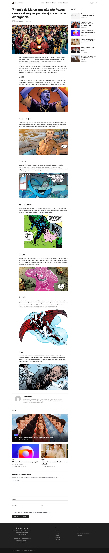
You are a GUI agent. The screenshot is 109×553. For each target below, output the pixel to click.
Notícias (48, 2)
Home (43, 2)
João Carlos (20, 21)
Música (54, 2)
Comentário (16, 480)
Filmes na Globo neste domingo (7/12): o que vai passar (88, 32)
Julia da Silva (18, 439)
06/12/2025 (52, 466)
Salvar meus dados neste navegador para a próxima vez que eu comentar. (33, 512)
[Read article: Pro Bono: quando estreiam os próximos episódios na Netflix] (75, 50)
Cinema (60, 2)
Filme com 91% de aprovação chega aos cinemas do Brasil (33, 438)
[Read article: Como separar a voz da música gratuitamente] (75, 16)
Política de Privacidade (83, 533)
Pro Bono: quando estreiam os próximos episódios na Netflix (88, 49)
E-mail (14, 505)
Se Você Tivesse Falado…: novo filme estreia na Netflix (88, 57)
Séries (43, 459)
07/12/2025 (25, 439)
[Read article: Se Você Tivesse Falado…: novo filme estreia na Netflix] (75, 58)
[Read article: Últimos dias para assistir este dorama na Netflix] (54, 451)
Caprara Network (20, 540)
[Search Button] (96, 3)
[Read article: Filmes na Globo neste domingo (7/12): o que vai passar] (25, 451)
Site (42, 505)
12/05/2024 (29, 21)
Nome (14, 499)
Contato (65, 2)
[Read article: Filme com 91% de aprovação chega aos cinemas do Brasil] (40, 428)
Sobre (79, 531)
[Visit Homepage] (21, 3)
